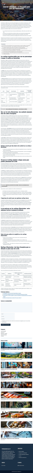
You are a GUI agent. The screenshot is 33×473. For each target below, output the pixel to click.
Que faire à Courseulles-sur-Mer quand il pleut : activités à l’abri (10, 388)
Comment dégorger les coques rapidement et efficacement (10, 428)
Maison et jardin (4, 333)
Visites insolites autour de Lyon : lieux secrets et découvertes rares (11, 408)
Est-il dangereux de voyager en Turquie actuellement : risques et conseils (12, 349)
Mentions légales (21, 451)
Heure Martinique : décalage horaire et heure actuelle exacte (10, 438)
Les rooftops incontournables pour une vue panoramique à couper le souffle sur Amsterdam (16, 45)
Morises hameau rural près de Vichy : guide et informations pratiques (11, 359)
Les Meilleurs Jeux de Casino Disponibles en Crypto (12, 293)
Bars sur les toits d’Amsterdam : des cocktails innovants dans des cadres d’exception (15, 46)
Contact (4, 465)
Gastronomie (3, 331)
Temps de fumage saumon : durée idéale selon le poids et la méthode (11, 398)
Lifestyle (16, 11)
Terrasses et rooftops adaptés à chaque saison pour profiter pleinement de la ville (14, 48)
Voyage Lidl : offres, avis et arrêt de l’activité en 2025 (9, 369)
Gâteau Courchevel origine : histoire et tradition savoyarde (10, 418)
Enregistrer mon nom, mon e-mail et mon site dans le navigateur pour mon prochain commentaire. (16, 321)
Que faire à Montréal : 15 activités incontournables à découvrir (10, 379)
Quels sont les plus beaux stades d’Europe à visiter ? (12, 297)
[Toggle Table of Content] (30, 44)
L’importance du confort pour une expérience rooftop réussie (12, 49)
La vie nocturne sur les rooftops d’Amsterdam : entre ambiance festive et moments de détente (16, 50)
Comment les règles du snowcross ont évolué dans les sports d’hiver (15, 294)
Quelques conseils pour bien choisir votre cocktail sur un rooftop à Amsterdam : (14, 47)
